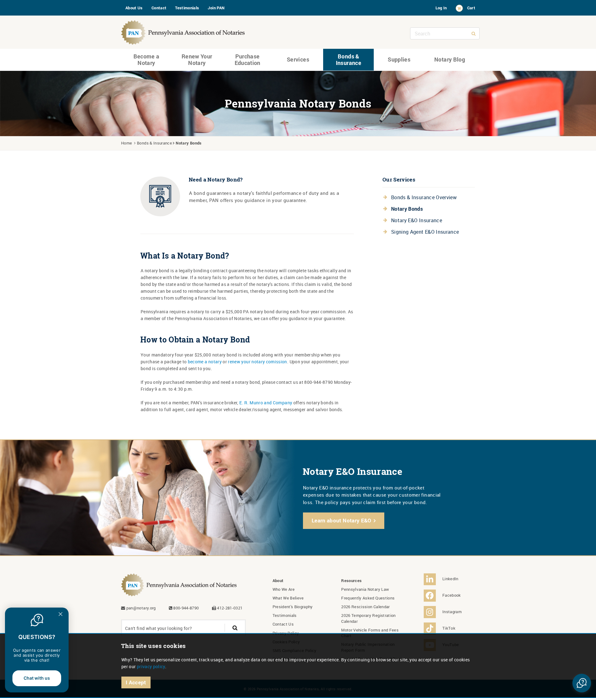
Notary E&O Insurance (416, 220)
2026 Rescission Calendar (365, 606)
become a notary (205, 362)
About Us (134, 8)
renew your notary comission (257, 362)
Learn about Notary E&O (342, 520)
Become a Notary (146, 60)
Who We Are (284, 589)
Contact (158, 8)
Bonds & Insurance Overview (424, 197)
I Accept (136, 682)
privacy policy (151, 666)
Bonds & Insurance (348, 60)
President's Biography (293, 606)
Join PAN (216, 8)
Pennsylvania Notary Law (365, 589)
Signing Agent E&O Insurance (425, 231)
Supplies (399, 59)
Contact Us (283, 624)
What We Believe (288, 598)
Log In (441, 8)
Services (298, 59)
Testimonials (187, 8)
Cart (471, 8)
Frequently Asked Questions (368, 598)
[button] (582, 683)
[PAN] (183, 31)
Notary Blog (449, 59)
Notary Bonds (407, 208)
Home (126, 143)
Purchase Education (247, 60)
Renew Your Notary (197, 60)
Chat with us (37, 678)
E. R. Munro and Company (265, 403)
